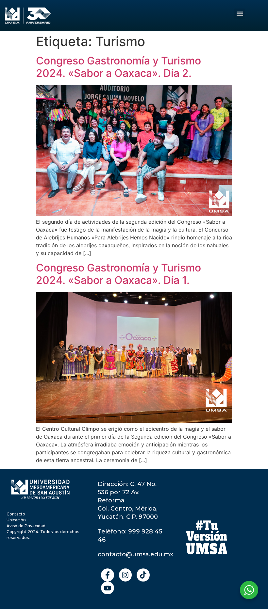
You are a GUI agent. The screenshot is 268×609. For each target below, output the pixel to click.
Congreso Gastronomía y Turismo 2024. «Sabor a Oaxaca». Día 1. (118, 274)
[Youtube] (107, 588)
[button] (239, 14)
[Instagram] (125, 575)
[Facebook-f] (107, 575)
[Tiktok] (143, 575)
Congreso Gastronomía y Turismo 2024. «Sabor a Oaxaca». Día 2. (118, 66)
